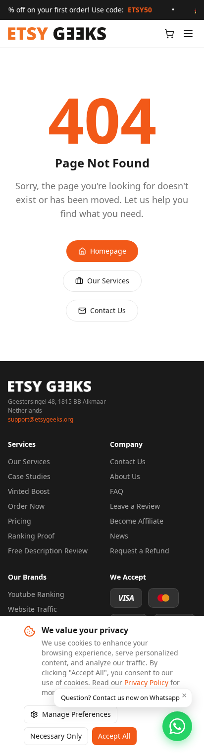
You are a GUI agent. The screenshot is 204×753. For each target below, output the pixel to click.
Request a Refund (139, 550)
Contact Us (108, 310)
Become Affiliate (136, 521)
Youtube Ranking (36, 594)
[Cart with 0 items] (169, 34)
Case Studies (29, 476)
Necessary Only (56, 736)
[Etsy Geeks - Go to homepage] (57, 33)
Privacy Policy (146, 682)
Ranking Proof (31, 535)
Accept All (114, 736)
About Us (125, 476)
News (119, 535)
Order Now (26, 506)
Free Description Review (48, 550)
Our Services (108, 280)
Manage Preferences (76, 714)
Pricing (19, 521)
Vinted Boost (29, 491)
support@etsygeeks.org (40, 420)
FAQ (116, 491)
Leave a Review (135, 506)
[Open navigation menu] (188, 34)
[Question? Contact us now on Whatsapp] (177, 726)
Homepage (108, 251)
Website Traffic (32, 609)
